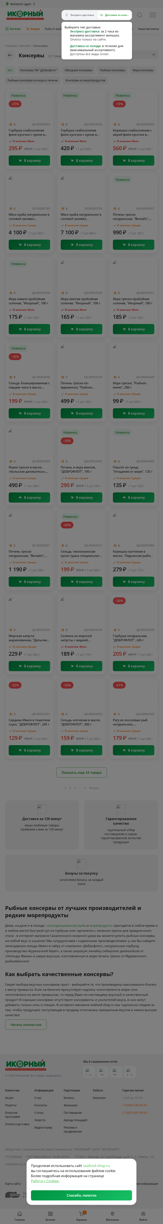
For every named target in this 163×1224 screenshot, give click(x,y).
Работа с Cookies (45, 1181)
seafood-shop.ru (96, 1165)
